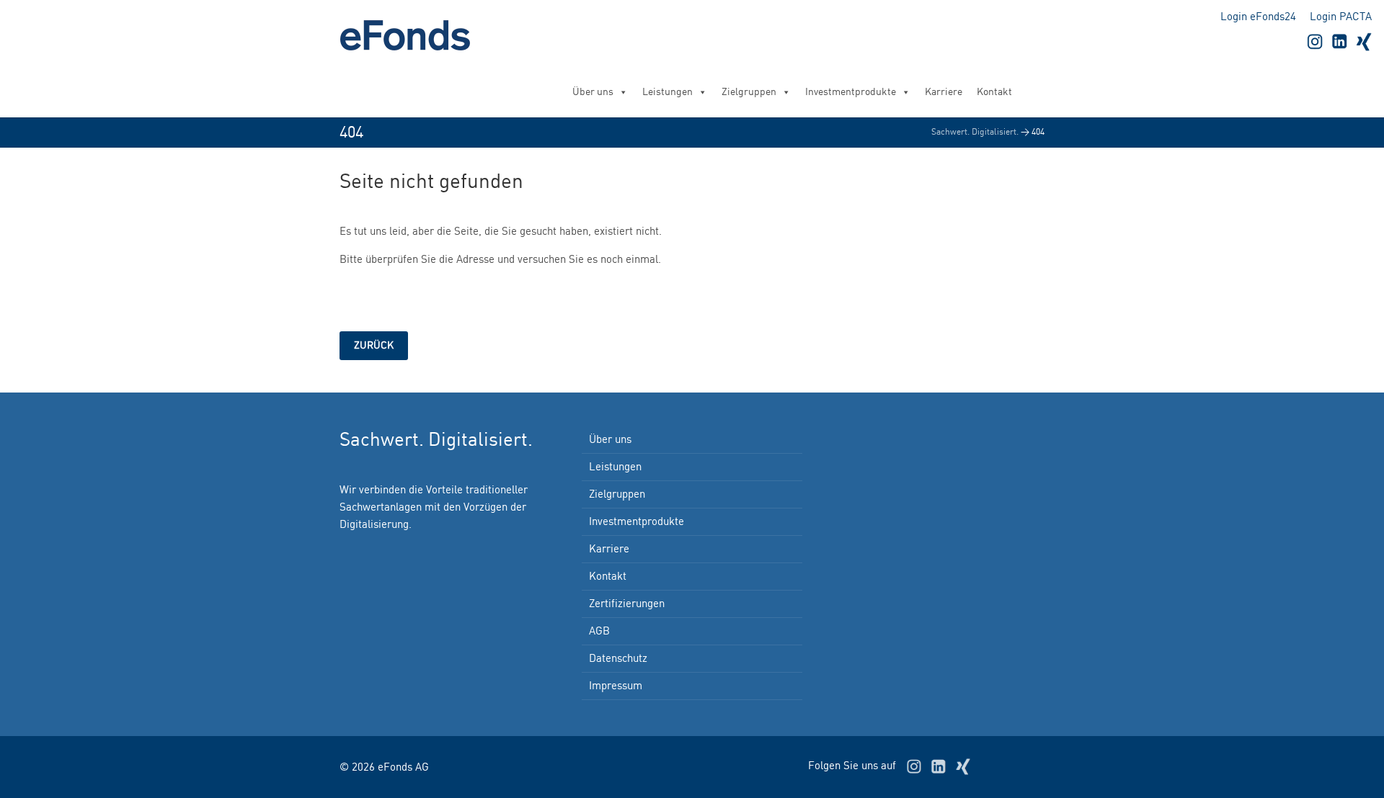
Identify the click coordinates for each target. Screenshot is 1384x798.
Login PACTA (1341, 17)
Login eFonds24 (1258, 17)
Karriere (943, 92)
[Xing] (1364, 41)
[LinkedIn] (1339, 41)
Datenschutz (618, 659)
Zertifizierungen (627, 604)
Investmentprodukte (850, 92)
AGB (599, 631)
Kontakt (994, 92)
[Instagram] (1315, 41)
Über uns (592, 92)
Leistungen (667, 92)
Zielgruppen (749, 92)
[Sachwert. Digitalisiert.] (412, 35)
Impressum (615, 686)
